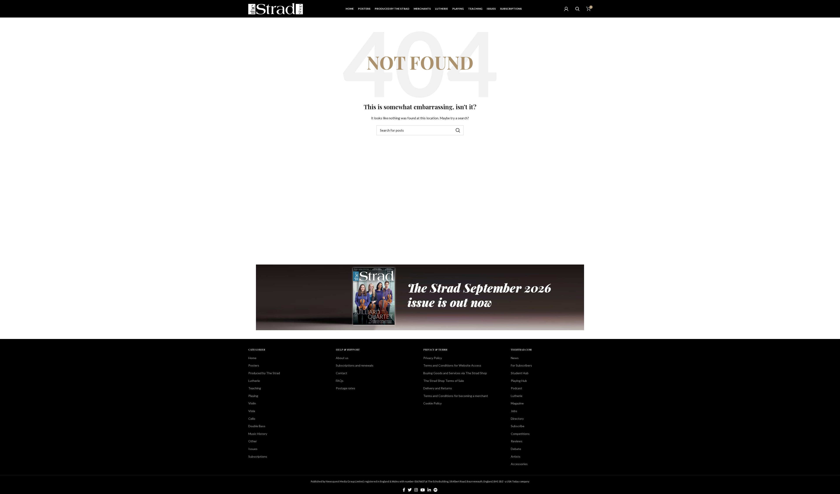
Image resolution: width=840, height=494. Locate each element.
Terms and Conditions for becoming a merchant (455, 396)
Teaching (254, 388)
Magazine (517, 403)
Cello (251, 418)
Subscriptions (257, 456)
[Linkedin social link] (429, 490)
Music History (257, 434)
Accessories (519, 464)
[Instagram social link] (416, 490)
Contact (341, 373)
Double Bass (256, 426)
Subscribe (517, 426)
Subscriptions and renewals (354, 365)
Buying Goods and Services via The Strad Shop (455, 373)
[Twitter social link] (409, 490)
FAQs (339, 381)
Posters (253, 365)
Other (252, 441)
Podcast (516, 388)
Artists (515, 456)
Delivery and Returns (437, 388)
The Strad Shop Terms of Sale (443, 381)
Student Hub (519, 373)
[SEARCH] (457, 130)
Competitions (520, 434)
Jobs (514, 411)
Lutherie (254, 381)
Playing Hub (519, 381)
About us (342, 358)
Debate (516, 449)
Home (252, 358)
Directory (517, 418)
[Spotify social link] (435, 490)
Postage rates (345, 388)
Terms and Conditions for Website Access (452, 365)
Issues (252, 449)
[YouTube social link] (422, 490)
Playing (253, 396)
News (515, 358)
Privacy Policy (432, 358)
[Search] (577, 8)
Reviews (516, 441)
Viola (251, 411)
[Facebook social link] (403, 490)
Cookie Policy (432, 403)
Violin (252, 403)
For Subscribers (521, 365)
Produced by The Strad (264, 373)
